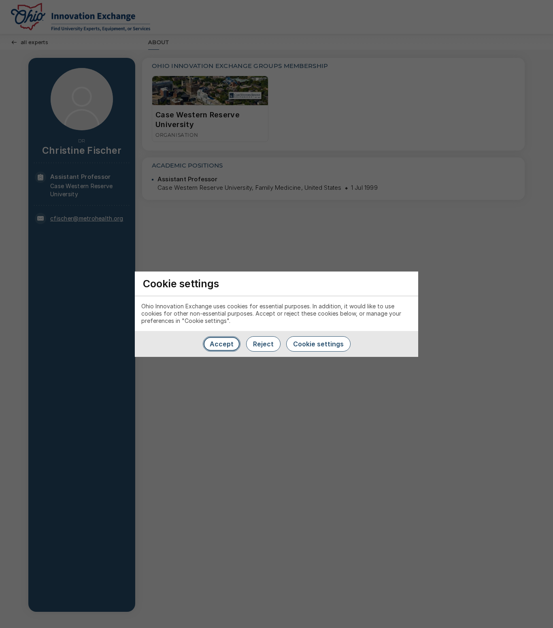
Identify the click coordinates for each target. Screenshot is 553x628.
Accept (222, 344)
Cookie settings (318, 344)
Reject (263, 344)
